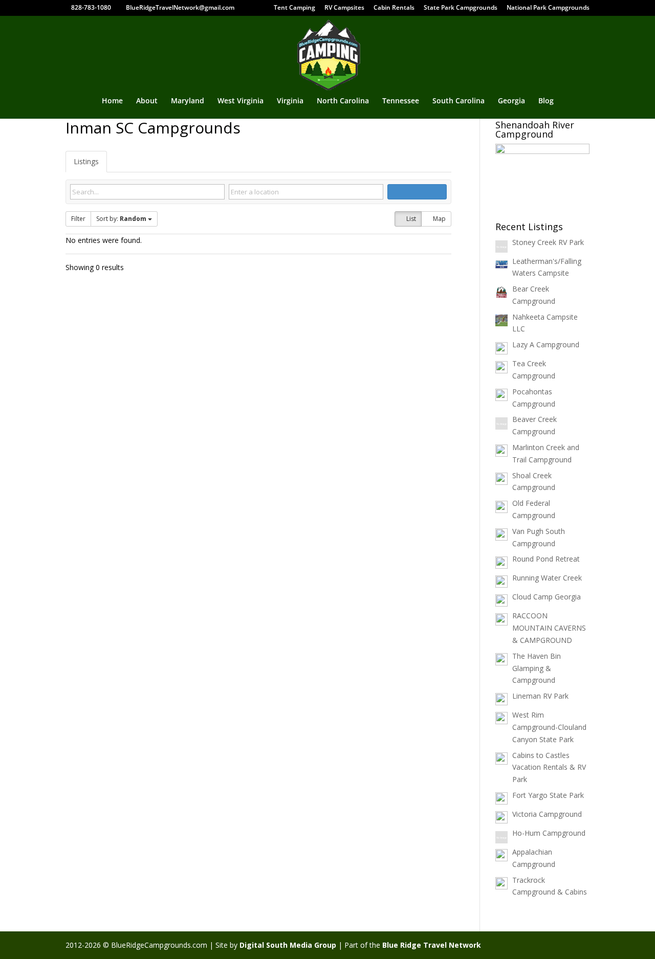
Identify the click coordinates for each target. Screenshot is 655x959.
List (410, 218)
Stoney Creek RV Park (548, 242)
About (147, 101)
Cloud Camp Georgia (546, 596)
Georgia (511, 101)
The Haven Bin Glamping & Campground (536, 668)
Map (438, 218)
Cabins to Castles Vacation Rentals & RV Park (549, 767)
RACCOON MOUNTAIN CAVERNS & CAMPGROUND (549, 628)
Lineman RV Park (540, 696)
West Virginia (240, 101)
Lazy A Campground (545, 344)
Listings (86, 161)
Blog (546, 101)
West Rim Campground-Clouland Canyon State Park (549, 727)
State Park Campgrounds (460, 8)
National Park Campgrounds (548, 8)
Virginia (290, 101)
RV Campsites (344, 8)
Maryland (187, 101)
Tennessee (400, 101)
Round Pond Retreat (546, 559)
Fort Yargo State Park (548, 795)
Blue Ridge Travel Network (431, 945)
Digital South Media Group (287, 945)
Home (112, 101)
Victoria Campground (547, 814)
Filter (78, 218)
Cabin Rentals (394, 8)
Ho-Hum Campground (548, 833)
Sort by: (121, 218)
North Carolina (343, 101)
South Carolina (458, 101)
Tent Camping (294, 8)
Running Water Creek (547, 578)
